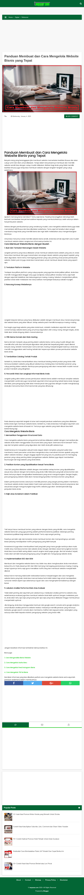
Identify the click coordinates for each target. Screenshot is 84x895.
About (18, 880)
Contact (28, 880)
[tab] (15, 724)
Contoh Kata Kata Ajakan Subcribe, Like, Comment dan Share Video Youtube (40, 826)
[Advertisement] (42, 36)
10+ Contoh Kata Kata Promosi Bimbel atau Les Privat (32, 863)
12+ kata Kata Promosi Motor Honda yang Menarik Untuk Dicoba (36, 814)
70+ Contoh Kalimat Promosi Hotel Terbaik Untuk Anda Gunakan (36, 839)
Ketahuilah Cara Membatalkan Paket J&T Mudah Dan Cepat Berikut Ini (38, 851)
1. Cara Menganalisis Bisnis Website (17, 658)
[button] (81, 4)
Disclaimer (64, 880)
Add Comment (72, 116)
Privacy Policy (50, 880)
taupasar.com (34, 887)
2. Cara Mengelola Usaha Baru (15, 662)
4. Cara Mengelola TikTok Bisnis (16, 672)
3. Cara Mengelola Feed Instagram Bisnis (19, 667)
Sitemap (38, 880)
